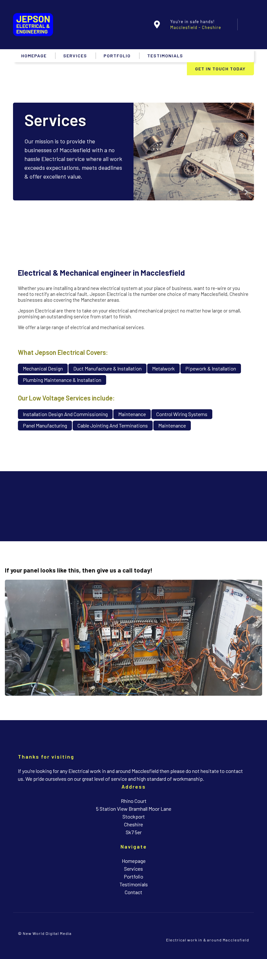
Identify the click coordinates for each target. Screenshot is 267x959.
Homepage (34, 55)
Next (246, 192)
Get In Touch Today (220, 68)
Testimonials (165, 55)
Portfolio (117, 55)
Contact (133, 892)
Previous (230, 192)
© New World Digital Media (45, 933)
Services (75, 55)
